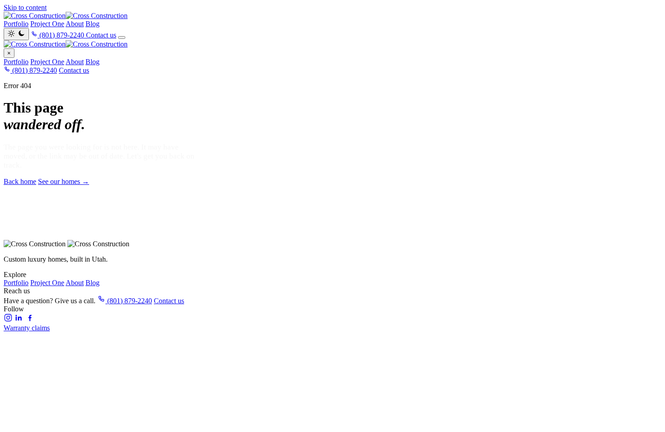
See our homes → (63, 181)
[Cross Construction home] (332, 44)
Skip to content (25, 7)
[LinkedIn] (19, 320)
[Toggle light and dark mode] (16, 34)
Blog (93, 24)
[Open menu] (121, 37)
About (75, 24)
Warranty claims (27, 328)
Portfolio (16, 24)
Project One (47, 24)
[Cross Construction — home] (332, 16)
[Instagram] (8, 320)
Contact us (101, 35)
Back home (20, 181)
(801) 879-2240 (33, 70)
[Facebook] (29, 320)
